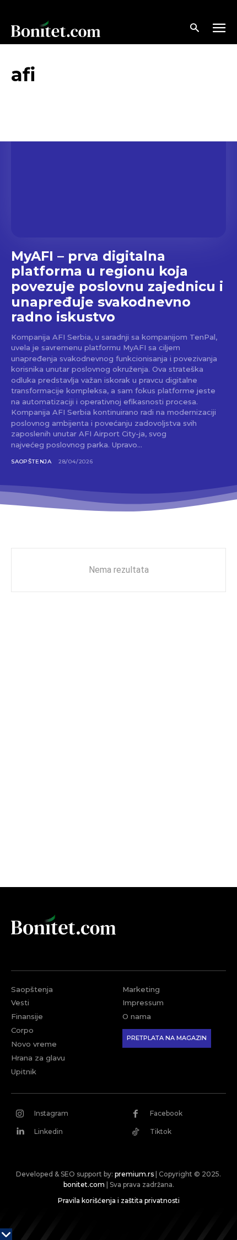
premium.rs (134, 1174)
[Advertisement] (118, 747)
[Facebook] (135, 1113)
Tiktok (160, 1131)
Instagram (51, 1113)
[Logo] (55, 28)
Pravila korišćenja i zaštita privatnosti (119, 1200)
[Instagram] (20, 1113)
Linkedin (48, 1131)
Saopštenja (31, 461)
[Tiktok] (135, 1132)
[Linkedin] (20, 1132)
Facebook (166, 1113)
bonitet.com (84, 1184)
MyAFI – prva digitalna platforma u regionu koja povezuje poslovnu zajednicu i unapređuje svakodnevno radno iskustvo (117, 286)
